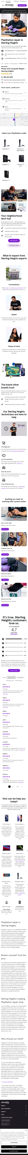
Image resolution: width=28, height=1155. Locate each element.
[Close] (26, 1130)
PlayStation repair (19, 881)
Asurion (3, 1)
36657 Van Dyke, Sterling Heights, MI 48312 (14, 80)
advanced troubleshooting (17, 451)
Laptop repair (19, 853)
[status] (14, 690)
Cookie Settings (14, 1142)
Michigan (7, 63)
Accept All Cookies (14, 1151)
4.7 (11, 73)
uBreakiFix (8, 1)
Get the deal (23, 12)
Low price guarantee (20, 860)
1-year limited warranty (10, 58)
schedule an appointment (17, 288)
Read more (5, 694)
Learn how (19, 463)
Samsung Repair (19, 824)
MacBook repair (6, 853)
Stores (17, 1)
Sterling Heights (13, 63)
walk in (7, 288)
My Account (24, 1)
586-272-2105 (8, 77)
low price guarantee (22, 50)
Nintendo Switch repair (6, 882)
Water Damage (6, 906)
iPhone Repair (6, 824)
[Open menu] (3, 5)
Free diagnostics (9, 50)
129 (17, 786)
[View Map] (14, 119)
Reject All (14, 1146)
